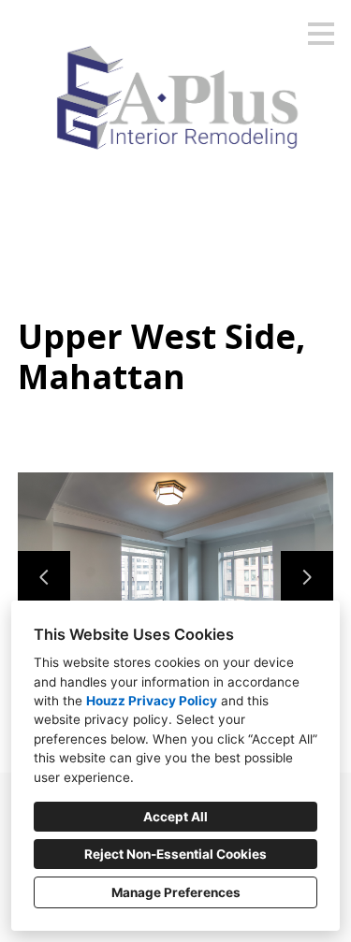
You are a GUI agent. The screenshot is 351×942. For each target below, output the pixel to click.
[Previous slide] (44, 577)
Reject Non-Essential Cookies (175, 854)
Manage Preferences (176, 892)
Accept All (175, 816)
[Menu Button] (321, 33)
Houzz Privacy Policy (151, 700)
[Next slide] (307, 577)
